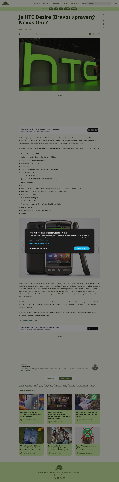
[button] (59, 243)
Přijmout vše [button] (81, 248)
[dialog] (59, 241)
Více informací (43, 240)
